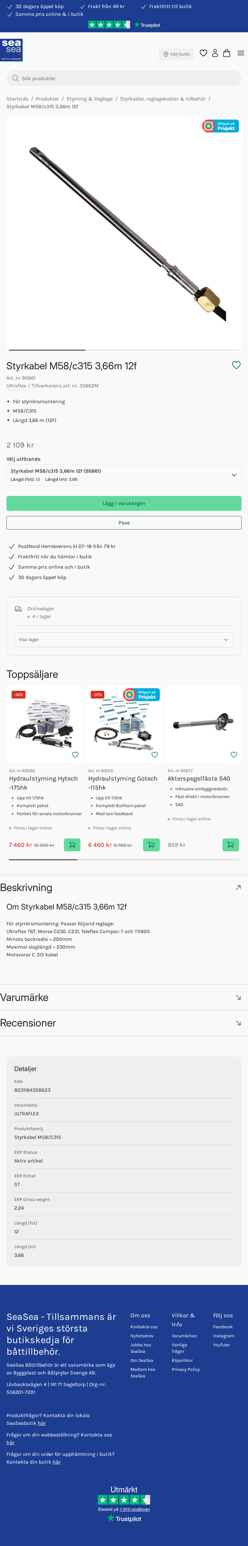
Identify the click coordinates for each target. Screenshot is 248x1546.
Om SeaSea (141, 1360)
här (42, 1423)
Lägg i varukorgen (124, 503)
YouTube (221, 1345)
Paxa (124, 523)
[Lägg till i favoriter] (75, 755)
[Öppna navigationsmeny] (240, 53)
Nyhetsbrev (141, 1336)
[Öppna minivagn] (226, 53)
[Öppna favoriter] (203, 53)
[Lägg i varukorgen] (72, 844)
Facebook (223, 1327)
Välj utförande (23, 459)
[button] (124, 887)
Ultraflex (16, 386)
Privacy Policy (186, 1369)
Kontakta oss (144, 1327)
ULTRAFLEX (26, 1113)
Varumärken (184, 1336)
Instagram (223, 1336)
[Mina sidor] (215, 52)
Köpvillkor (182, 1360)
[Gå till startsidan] (11, 50)
